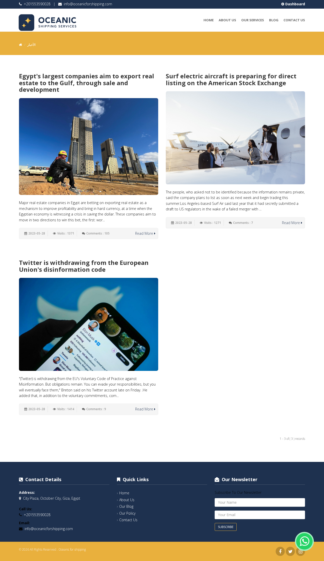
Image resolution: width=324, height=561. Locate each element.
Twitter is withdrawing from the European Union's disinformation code (84, 265)
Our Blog (126, 506)
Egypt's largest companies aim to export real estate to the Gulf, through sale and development (86, 83)
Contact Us (294, 20)
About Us (227, 20)
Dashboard (294, 4)
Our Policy (127, 513)
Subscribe (225, 527)
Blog (273, 20)
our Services (252, 20)
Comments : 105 (98, 233)
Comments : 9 (96, 409)
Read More (144, 233)
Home (209, 20)
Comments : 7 (243, 223)
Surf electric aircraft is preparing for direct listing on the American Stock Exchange (231, 79)
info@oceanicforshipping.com (88, 4)
